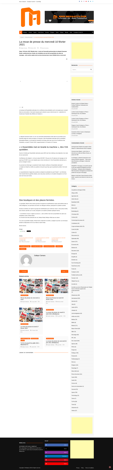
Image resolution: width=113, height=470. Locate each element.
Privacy (78, 467)
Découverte (74, 235)
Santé (73, 380)
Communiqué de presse (77, 220)
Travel (73, 404)
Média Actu (21, 451)
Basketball (74, 202)
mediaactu (23, 248)
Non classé (74, 340)
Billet (73, 205)
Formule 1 (74, 278)
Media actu (59, 246)
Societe (47, 32)
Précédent (24, 271)
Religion (52, 32)
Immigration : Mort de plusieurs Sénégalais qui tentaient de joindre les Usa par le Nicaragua (82, 171)
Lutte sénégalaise (76, 313)
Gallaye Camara (23, 48)
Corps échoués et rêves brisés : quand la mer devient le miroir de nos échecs (82, 177)
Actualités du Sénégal (25, 338)
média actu (74, 316)
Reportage (74, 368)
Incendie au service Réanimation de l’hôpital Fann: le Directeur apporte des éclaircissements (82, 289)
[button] (20, 81)
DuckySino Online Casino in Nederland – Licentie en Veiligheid (81, 132)
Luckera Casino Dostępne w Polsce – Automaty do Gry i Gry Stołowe (80, 112)
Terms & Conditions (89, 467)
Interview (74, 301)
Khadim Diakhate (25, 301)
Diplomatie (74, 238)
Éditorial (73, 247)
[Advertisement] (43, 125)
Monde (66, 32)
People (73, 349)
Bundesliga (74, 211)
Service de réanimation (77, 386)
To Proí (22, 340)
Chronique (74, 214)
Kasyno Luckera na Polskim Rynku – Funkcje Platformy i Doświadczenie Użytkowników (80, 105)
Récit (73, 362)
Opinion (73, 343)
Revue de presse (45, 48)
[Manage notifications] (110, 467)
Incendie (74, 284)
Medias (73, 319)
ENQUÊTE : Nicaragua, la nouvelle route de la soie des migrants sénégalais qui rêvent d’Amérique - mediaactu (82, 167)
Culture (73, 232)
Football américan (76, 275)
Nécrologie (74, 334)
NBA (73, 331)
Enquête (73, 256)
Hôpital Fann (75, 281)
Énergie (73, 253)
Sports (34, 32)
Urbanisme (74, 407)
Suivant (63, 271)
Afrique (61, 32)
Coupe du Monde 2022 (77, 226)
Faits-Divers (41, 32)
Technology (74, 395)
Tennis (73, 398)
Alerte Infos (74, 199)
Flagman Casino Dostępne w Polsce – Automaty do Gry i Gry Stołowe (80, 126)
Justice (73, 307)
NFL (73, 337)
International (74, 298)
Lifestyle (73, 310)
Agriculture (74, 196)
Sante (57, 32)
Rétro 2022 (74, 371)
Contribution (74, 223)
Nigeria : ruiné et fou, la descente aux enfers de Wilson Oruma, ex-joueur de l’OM (81, 153)
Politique (25, 32)
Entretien (74, 259)
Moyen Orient (75, 328)
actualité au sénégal (25, 246)
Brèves (73, 208)
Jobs (71, 32)
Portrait (73, 355)
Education (74, 250)
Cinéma (73, 217)
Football (73, 272)
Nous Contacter (22, 1)
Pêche (73, 346)
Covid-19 (74, 229)
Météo (73, 322)
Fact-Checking (75, 262)
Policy (82, 467)
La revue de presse (49, 246)
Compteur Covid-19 (31, 1)
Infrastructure (75, 295)
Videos (30, 32)
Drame (73, 241)
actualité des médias (37, 246)
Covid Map (38, 1)
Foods (73, 268)
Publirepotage (75, 358)
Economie (74, 244)
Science (73, 383)
